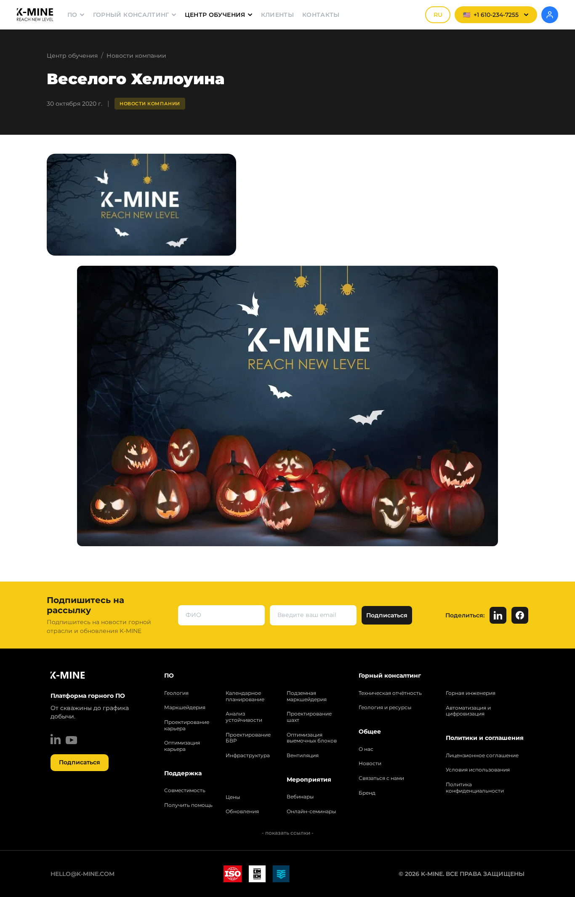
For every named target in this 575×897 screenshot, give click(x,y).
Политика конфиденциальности (475, 788)
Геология (176, 693)
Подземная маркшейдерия (307, 696)
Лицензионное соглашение (482, 755)
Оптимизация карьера (182, 746)
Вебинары (300, 797)
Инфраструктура (248, 755)
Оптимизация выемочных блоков (312, 738)
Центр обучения (72, 55)
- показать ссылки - (288, 833)
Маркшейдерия (184, 707)
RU (438, 15)
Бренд (367, 793)
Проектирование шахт (309, 717)
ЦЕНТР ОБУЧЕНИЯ (215, 15)
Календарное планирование (245, 696)
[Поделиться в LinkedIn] (498, 615)
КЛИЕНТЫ (277, 15)
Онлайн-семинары (311, 811)
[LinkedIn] (56, 739)
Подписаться (79, 762)
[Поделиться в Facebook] (519, 615)
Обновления (242, 811)
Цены (233, 797)
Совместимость (184, 790)
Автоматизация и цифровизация (468, 711)
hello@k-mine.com (82, 874)
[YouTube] (71, 740)
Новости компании (136, 55)
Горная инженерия (470, 693)
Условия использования (478, 770)
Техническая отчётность (390, 693)
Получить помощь (188, 805)
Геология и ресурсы (385, 707)
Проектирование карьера (186, 725)
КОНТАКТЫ (321, 15)
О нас (366, 749)
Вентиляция (303, 755)
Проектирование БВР (248, 738)
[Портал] (549, 14)
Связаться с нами (381, 778)
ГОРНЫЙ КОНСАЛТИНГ (131, 15)
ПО (72, 15)
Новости (370, 763)
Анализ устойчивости (244, 717)
